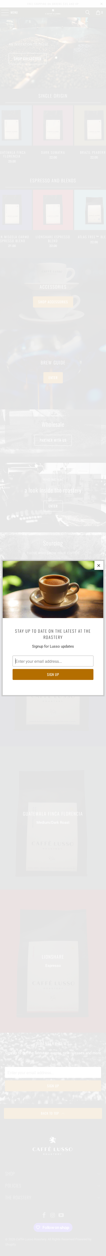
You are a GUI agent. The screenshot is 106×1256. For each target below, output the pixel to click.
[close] (98, 565)
